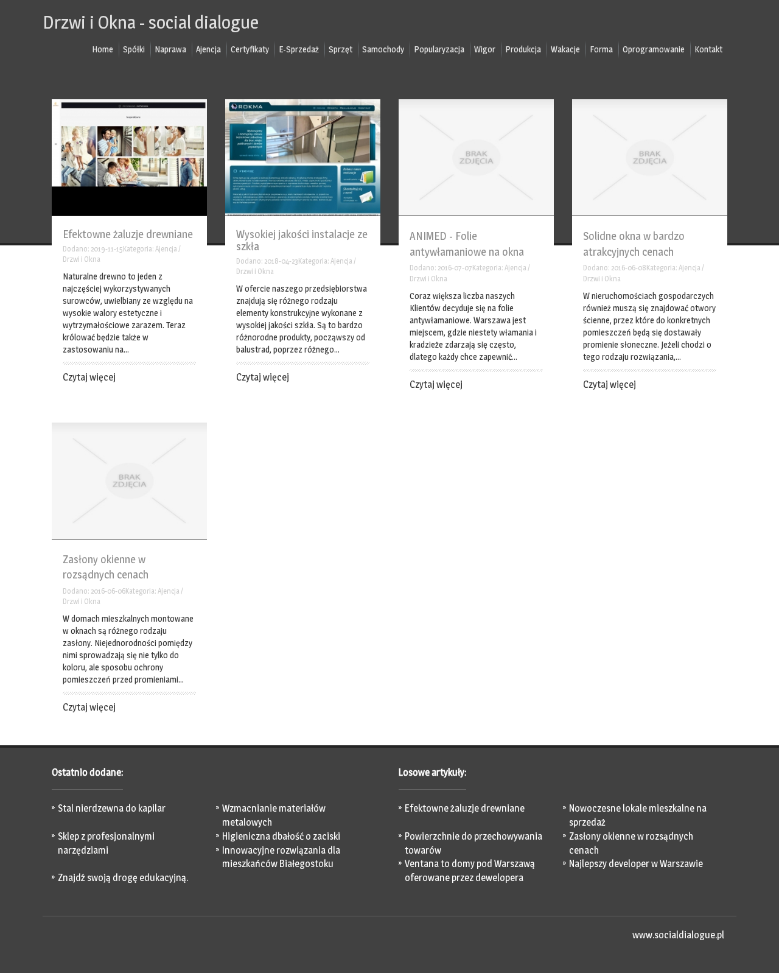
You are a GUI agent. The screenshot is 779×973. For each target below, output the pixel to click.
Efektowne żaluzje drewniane (128, 234)
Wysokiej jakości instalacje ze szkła (302, 240)
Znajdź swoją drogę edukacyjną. (123, 877)
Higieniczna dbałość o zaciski (281, 836)
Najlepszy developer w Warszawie (636, 863)
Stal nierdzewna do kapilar (112, 808)
